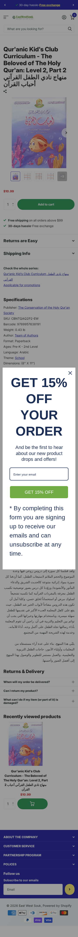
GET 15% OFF (39, 492)
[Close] (70, 373)
